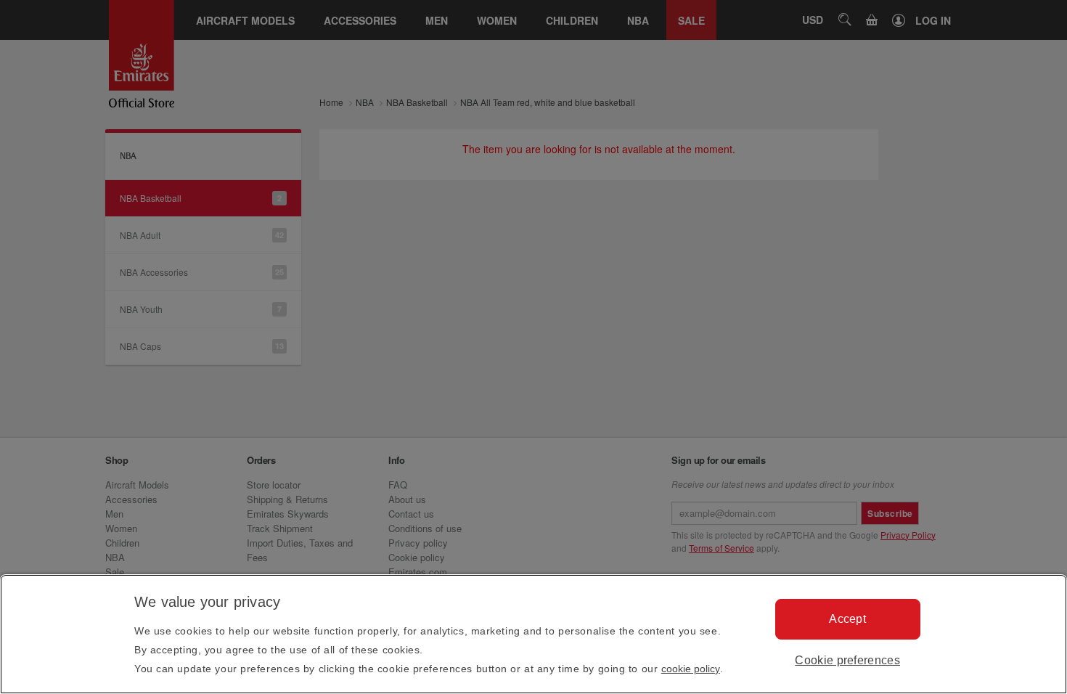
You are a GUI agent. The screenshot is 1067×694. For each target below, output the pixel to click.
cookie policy (690, 668)
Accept (847, 619)
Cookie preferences (847, 660)
